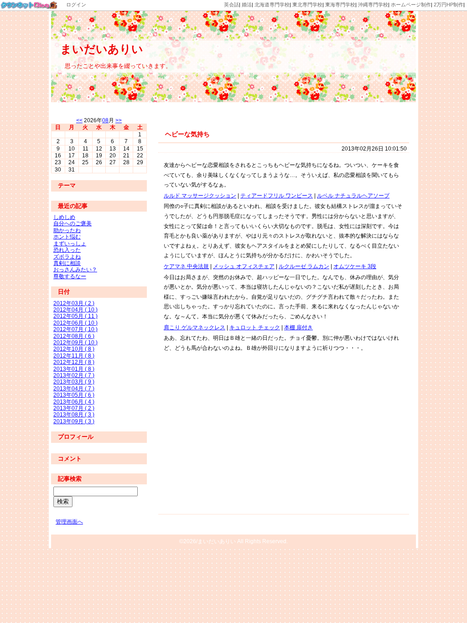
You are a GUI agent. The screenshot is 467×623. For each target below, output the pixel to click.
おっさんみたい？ (75, 269)
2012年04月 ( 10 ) (75, 309)
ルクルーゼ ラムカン (304, 266)
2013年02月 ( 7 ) (73, 375)
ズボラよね (67, 257)
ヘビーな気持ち (187, 134)
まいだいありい (101, 48)
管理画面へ (69, 522)
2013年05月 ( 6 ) (73, 395)
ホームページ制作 (411, 4)
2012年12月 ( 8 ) (73, 362)
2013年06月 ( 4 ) (73, 402)
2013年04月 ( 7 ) (73, 388)
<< (79, 120)
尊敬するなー (69, 276)
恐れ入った (67, 250)
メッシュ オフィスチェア (244, 266)
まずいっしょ (69, 243)
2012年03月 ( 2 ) (73, 303)
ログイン (76, 4)
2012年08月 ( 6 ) (73, 336)
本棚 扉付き (298, 327)
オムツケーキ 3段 (354, 266)
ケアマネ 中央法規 (186, 266)
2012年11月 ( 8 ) (73, 356)
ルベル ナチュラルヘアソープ (353, 195)
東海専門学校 (340, 4)
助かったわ (67, 230)
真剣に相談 (67, 263)
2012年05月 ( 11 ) (75, 316)
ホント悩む (67, 237)
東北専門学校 (307, 4)
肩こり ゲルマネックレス (194, 327)
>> (118, 120)
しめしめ (64, 217)
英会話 (231, 4)
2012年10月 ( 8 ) (73, 349)
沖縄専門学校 (373, 4)
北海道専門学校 (272, 4)
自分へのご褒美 (72, 223)
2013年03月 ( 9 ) (73, 382)
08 (105, 120)
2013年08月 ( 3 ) (73, 414)
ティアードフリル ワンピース (276, 195)
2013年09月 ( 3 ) (73, 421)
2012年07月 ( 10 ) (75, 329)
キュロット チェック (254, 327)
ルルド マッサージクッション (200, 195)
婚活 (247, 4)
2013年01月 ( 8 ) (73, 369)
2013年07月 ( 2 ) (73, 408)
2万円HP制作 (448, 4)
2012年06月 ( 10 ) (75, 323)
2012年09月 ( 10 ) (75, 342)
